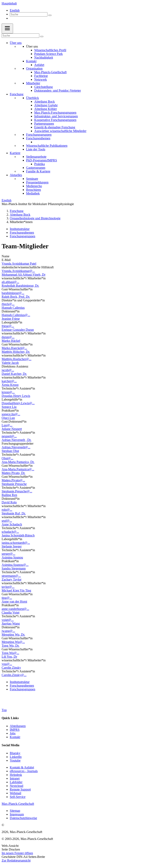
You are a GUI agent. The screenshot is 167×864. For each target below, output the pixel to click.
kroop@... (8, 392)
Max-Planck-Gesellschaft (50, 72)
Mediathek (33, 193)
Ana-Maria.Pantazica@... (18, 469)
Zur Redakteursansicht (16, 860)
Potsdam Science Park (48, 54)
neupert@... (9, 436)
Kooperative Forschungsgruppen (55, 120)
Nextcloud (16, 785)
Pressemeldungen (37, 182)
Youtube (15, 760)
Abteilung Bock (44, 101)
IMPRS (15, 729)
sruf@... (7, 520)
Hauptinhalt (9, 3)
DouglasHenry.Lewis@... (18, 403)
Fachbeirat (41, 76)
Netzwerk (40, 79)
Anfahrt (39, 65)
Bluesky (15, 753)
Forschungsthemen (38, 138)
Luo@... (7, 425)
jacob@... (8, 370)
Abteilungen (18, 726)
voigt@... (8, 620)
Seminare (32, 178)
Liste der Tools (35, 149)
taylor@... (8, 587)
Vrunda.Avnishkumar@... (18, 271)
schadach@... (10, 531)
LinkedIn (16, 756)
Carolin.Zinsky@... (14, 675)
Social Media (10, 745)
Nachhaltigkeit (43, 57)
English (15, 10)
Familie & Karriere (38, 171)
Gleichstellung (43, 87)
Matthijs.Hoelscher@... (16, 359)
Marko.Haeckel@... (14, 348)
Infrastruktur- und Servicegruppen (56, 116)
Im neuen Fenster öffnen (17, 853)
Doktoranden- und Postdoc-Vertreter (57, 90)
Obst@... (7, 458)
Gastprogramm (35, 167)
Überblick (32, 98)
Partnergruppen (44, 123)
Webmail (15, 793)
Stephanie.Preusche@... (17, 491)
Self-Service (17, 796)
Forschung (16, 94)
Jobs (12, 733)
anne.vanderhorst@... (15, 609)
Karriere (15, 153)
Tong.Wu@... (10, 653)
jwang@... (8, 631)
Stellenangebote (36, 156)
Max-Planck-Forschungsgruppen (55, 112)
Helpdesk (16, 774)
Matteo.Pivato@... (13, 480)
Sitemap (15, 810)
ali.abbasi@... (10, 282)
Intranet (15, 778)
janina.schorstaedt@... (16, 542)
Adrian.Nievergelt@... (16, 447)
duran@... (8, 337)
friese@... (8, 326)
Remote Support (20, 789)
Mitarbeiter (33, 83)
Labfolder (16, 782)
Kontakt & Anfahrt (22, 767)
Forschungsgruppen (39, 134)
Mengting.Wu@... (13, 642)
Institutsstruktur (20, 229)
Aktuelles (16, 175)
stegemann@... (11, 575)
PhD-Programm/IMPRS (41, 160)
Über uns (16, 42)
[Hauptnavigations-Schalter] (7, 28)
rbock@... (8, 304)
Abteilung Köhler (45, 109)
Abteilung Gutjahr (46, 105)
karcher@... (9, 381)
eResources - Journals (24, 771)
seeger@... (8, 553)
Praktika (39, 164)
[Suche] (50, 15)
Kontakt (31, 61)
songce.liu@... (11, 414)
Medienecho (34, 186)
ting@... (7, 598)
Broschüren (33, 189)
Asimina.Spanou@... (15, 564)
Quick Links (10, 718)
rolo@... (7, 509)
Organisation (34, 68)
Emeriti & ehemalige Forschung (54, 127)
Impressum (17, 814)
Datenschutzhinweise (23, 818)
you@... (7, 664)
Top (4, 710)
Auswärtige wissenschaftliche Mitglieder (60, 131)
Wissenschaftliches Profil (50, 50)
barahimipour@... (13, 293)
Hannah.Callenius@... (16, 315)
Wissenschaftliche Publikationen (46, 145)
